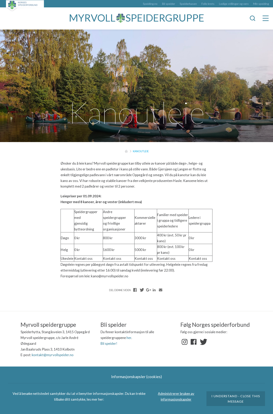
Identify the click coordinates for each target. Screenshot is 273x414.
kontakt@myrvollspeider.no (53, 355)
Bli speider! (109, 343)
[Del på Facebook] (135, 290)
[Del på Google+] (147, 290)
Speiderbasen (188, 3)
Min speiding (261, 3)
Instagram (184, 342)
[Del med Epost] (160, 290)
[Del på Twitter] (141, 290)
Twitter (202, 342)
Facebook (193, 342)
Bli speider (168, 3)
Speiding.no (150, 3)
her (129, 338)
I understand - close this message (235, 398)
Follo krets (207, 3)
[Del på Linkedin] (154, 290)
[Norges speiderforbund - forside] (25, 6)
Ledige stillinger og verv (234, 3)
